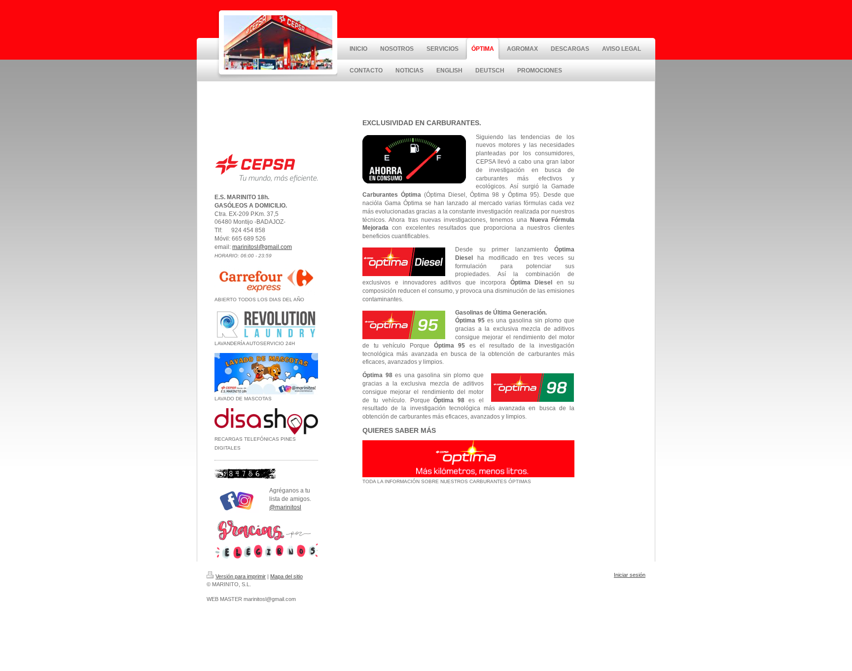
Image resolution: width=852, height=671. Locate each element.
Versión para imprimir (240, 576)
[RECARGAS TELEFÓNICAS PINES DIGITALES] (266, 421)
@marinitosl (285, 507)
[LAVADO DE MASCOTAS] (266, 373)
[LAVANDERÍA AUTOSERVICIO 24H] (266, 324)
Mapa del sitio (286, 576)
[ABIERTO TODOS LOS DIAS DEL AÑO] (266, 280)
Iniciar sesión (629, 575)
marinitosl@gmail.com (262, 247)
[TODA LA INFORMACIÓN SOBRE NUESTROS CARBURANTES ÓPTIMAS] (468, 458)
